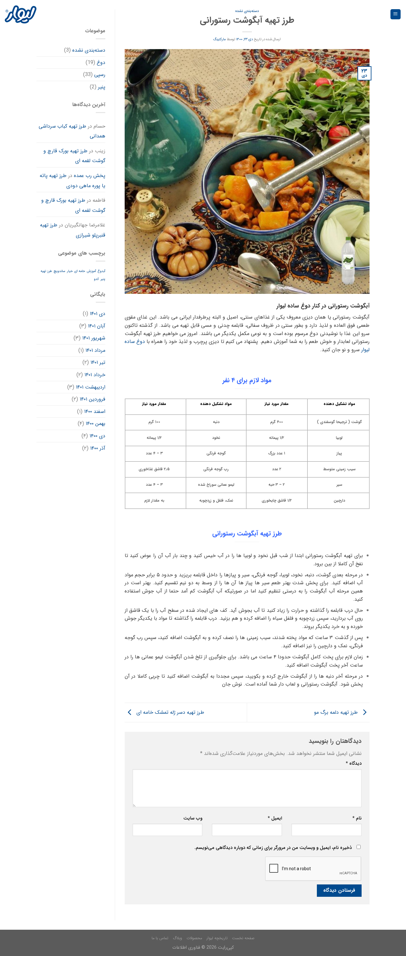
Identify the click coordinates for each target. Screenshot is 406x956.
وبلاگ (177, 938)
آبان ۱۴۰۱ (96, 326)
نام (357, 818)
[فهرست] (395, 14)
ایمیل (275, 818)
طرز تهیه (46, 271)
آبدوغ (101, 271)
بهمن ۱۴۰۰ (95, 423)
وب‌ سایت (192, 818)
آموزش (91, 271)
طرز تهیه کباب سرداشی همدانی (72, 131)
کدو (96, 279)
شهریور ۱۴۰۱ (93, 338)
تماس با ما (160, 938)
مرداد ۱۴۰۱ (95, 350)
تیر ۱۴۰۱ (97, 362)
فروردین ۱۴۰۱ (92, 399)
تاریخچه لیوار (217, 938)
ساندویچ (59, 271)
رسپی (99, 75)
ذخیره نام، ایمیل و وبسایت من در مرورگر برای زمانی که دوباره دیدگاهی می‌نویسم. (273, 848)
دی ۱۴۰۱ (97, 314)
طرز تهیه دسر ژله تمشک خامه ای (169, 712)
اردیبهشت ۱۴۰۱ (90, 387)
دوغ (101, 62)
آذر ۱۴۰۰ (97, 448)
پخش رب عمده (89, 176)
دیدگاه (354, 763)
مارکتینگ (219, 39)
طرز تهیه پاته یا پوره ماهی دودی (72, 181)
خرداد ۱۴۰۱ (94, 375)
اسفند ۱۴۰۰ (94, 411)
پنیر (101, 87)
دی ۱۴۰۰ (97, 436)
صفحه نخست (243, 938)
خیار (70, 271)
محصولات (194, 938)
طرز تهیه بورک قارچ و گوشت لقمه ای (74, 156)
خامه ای (79, 271)
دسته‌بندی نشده (88, 50)
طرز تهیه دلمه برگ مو (336, 712)
